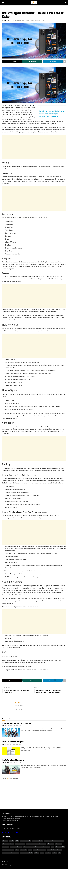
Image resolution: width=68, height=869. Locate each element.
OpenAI (36, 850)
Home (3, 9)
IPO (63, 847)
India (31, 847)
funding (13, 847)
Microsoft (23, 850)
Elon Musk (50, 844)
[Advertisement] (34, 147)
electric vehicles (40, 844)
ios (52, 847)
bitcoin (61, 841)
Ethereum (58, 844)
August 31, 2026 (14, 726)
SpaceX (59, 850)
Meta (17, 850)
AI (29, 841)
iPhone (58, 847)
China (12, 844)
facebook (5, 847)
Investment (46, 847)
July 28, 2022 (16, 20)
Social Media (51, 850)
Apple (40, 841)
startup (5, 853)
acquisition (24, 841)
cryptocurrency (20, 844)
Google (26, 847)
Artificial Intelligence (51, 841)
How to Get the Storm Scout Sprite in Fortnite (52, 111)
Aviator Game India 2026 (10, 833)
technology (24, 853)
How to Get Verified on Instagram (48, 114)
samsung (42, 850)
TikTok (36, 853)
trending (48, 853)
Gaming (8, 9)
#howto (11, 841)
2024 (17, 841)
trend (42, 853)
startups (11, 853)
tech (17, 853)
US (59, 853)
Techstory (7, 20)
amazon (34, 841)
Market (5, 850)
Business (5, 844)
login (7, 778)
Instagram (38, 847)
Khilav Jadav (6, 726)
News (30, 850)
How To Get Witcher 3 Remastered (48, 116)
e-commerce (30, 844)
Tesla (30, 853)
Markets (11, 850)
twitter (54, 853)
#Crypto (5, 841)
